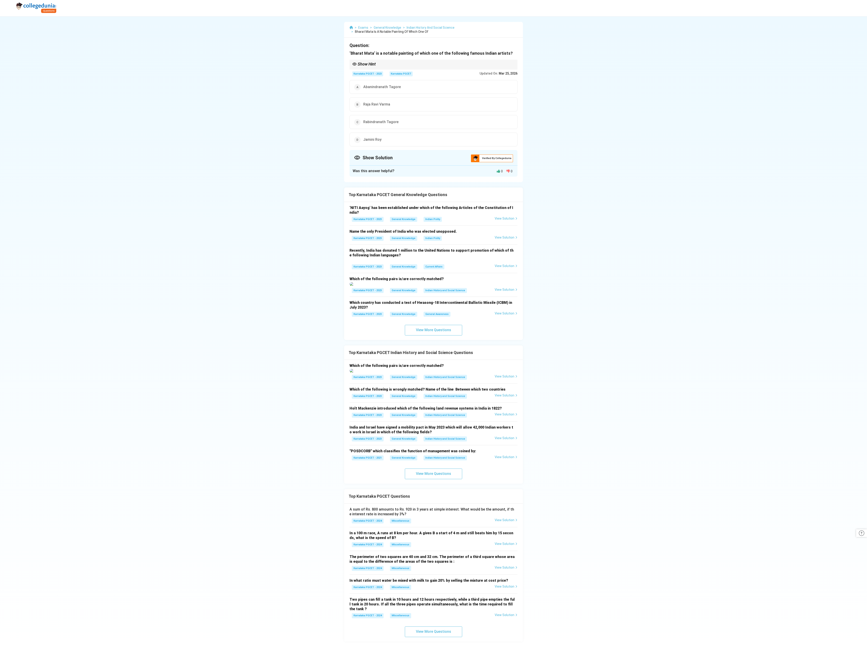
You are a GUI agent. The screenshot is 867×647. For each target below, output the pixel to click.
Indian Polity (432, 219)
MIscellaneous (400, 520)
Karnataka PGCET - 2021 (368, 457)
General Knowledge (403, 219)
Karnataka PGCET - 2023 (368, 73)
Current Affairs (434, 266)
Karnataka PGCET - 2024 (368, 520)
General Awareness (437, 314)
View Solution (504, 218)
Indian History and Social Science (445, 290)
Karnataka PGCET (401, 73)
